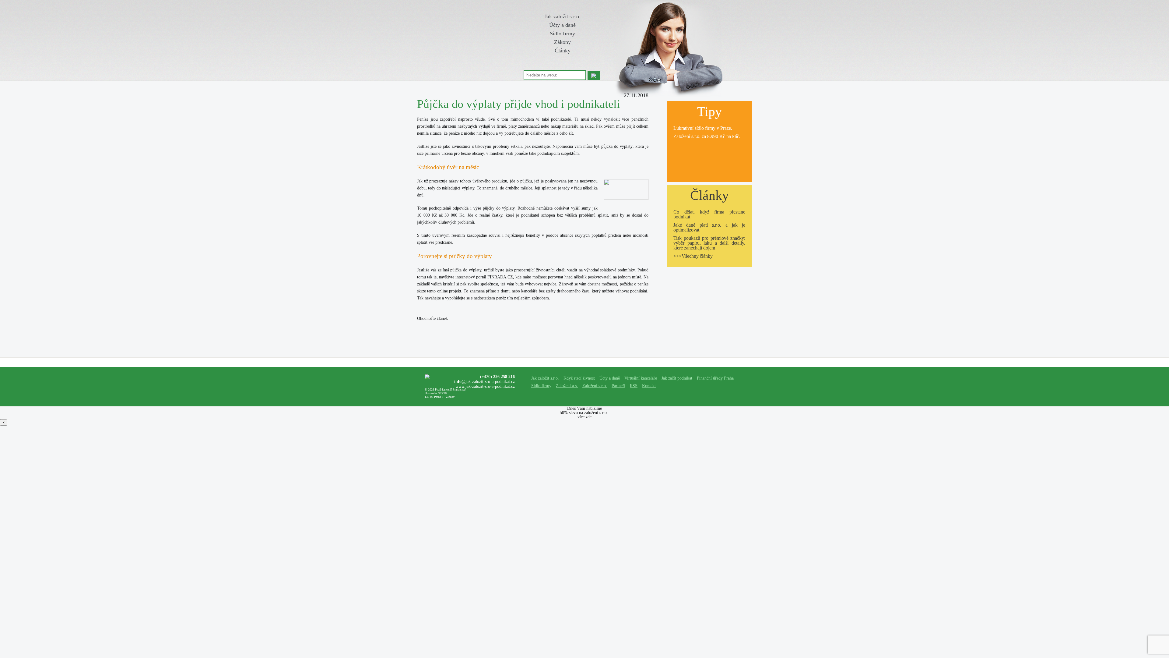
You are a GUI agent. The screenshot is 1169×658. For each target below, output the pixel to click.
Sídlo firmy (562, 33)
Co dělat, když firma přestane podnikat (709, 214)
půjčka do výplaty (617, 146)
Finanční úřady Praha (715, 378)
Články (562, 51)
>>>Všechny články (693, 256)
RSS (633, 386)
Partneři (618, 386)
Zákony (562, 42)
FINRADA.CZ (500, 277)
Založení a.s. (567, 386)
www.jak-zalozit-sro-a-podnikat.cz (485, 386)
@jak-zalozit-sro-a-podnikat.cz (484, 381)
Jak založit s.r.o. (563, 16)
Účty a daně (562, 25)
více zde (584, 417)
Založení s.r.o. (686, 136)
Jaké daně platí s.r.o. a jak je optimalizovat (709, 227)
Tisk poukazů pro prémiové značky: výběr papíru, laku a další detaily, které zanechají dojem (709, 242)
